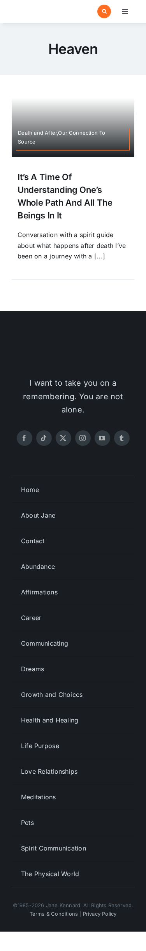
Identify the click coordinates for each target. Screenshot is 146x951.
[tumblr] (122, 438)
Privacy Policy (100, 914)
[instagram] (83, 438)
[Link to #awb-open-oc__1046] (104, 11)
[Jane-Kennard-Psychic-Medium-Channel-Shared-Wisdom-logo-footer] (73, 345)
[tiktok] (44, 438)
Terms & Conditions (54, 914)
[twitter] (63, 438)
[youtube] (102, 438)
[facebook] (24, 438)
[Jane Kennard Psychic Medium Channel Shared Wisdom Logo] (41, 8)
